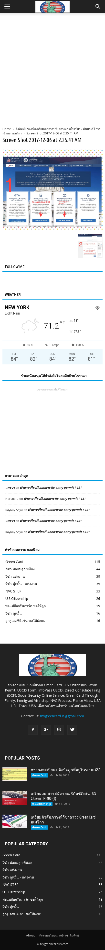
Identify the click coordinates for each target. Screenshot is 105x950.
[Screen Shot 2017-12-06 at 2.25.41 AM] (52, 228)
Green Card (14, 561)
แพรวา (10, 487)
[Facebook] (33, 730)
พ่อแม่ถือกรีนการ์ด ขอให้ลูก (25, 606)
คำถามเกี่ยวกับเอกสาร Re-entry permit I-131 (51, 487)
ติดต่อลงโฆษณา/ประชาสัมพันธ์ (59, 935)
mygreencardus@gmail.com (62, 716)
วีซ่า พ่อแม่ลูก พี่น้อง (20, 569)
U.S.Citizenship (16, 598)
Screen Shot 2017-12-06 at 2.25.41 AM (42, 140)
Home (6, 129)
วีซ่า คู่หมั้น (13, 613)
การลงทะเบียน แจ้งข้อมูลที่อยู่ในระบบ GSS (65, 770)
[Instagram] (59, 730)
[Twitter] (72, 730)
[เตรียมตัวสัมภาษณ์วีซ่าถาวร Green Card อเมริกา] (14, 821)
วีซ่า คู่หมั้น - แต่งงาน (21, 583)
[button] (98, 6)
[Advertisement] (52, 68)
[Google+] (46, 730)
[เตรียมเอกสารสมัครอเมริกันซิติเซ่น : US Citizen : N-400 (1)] (14, 798)
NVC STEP (13, 591)
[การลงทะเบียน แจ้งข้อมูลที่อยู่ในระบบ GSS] (14, 774)
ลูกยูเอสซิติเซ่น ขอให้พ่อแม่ (25, 620)
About (30, 935)
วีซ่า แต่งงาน (15, 576)
